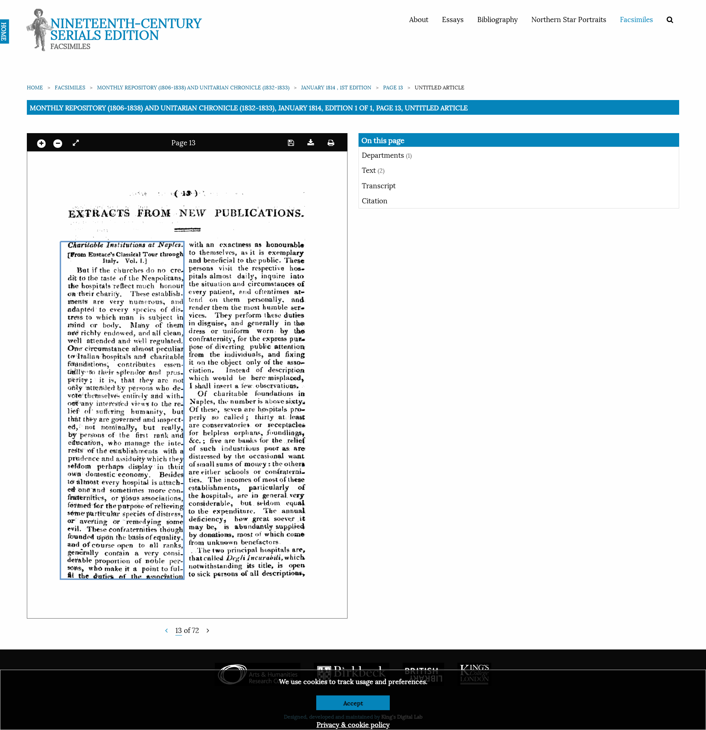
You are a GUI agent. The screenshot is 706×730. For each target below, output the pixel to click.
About (418, 18)
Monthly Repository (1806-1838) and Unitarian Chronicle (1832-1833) (193, 87)
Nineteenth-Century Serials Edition (126, 27)
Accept (353, 702)
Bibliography (497, 18)
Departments (387, 154)
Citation (375, 200)
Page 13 (393, 87)
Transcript (379, 184)
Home (35, 87)
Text (373, 169)
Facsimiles (636, 18)
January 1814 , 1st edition (336, 87)
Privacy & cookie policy (353, 724)
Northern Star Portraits (568, 18)
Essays (453, 18)
